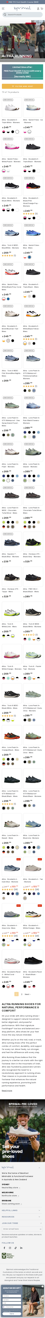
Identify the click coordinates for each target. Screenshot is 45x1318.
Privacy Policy (6, 1311)
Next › (28, 994)
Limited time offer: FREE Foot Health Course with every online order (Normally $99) (22, 72)
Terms (9, 1311)
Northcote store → (10, 1195)
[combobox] (4, 1307)
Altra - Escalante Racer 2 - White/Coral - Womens (11, 974)
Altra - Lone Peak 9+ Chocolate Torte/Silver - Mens (32, 510)
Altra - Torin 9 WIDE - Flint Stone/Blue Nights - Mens (12, 373)
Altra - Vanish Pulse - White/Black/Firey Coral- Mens (12, 287)
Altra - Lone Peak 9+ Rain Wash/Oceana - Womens (31, 420)
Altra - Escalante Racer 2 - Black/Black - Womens (32, 974)
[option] (22, 2)
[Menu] (3, 8)
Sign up (12, 1313)
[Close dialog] (42, 1286)
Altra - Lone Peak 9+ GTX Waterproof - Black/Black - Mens (10, 793)
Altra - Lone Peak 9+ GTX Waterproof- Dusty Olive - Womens (32, 708)
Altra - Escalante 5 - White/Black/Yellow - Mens (31, 328)
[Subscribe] (41, 1229)
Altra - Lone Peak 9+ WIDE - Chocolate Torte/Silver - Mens (10, 510)
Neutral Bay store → (11, 1187)
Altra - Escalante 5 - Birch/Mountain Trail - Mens (10, 328)
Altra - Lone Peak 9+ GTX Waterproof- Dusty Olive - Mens (32, 750)
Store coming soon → (12, 1204)
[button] (12, 14)
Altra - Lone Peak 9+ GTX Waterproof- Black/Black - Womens (32, 793)
